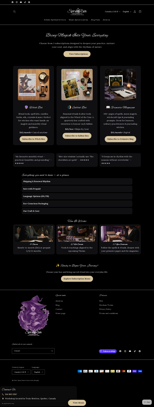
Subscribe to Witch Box (33, 139)
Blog (58, 305)
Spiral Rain (21, 380)
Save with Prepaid (32, 189)
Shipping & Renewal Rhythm (36, 181)
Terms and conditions (108, 313)
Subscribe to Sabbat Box (77, 136)
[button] (14, 11)
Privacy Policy (105, 309)
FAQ (101, 301)
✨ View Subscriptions (77, 54)
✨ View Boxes (77, 402)
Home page (61, 313)
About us (59, 301)
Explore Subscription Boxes (77, 278)
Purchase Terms (106, 305)
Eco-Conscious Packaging (35, 203)
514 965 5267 (11, 394)
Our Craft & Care (31, 211)
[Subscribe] (51, 351)
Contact (59, 309)
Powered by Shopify (32, 380)
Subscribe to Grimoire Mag (120, 139)
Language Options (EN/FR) (36, 196)
